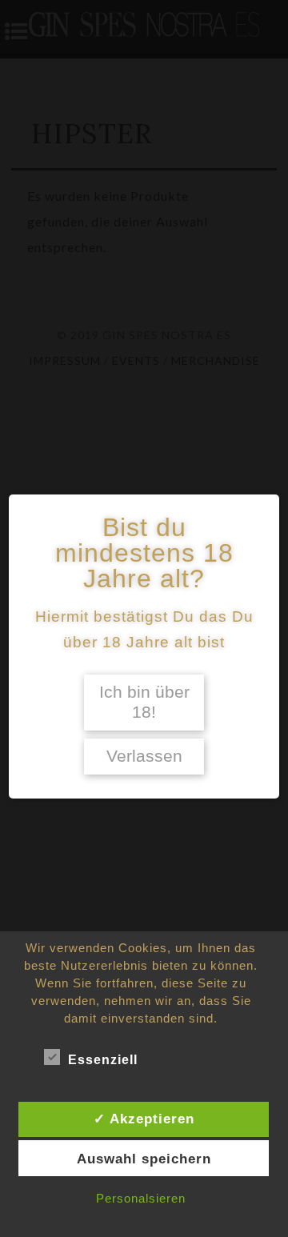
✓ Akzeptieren (144, 1118)
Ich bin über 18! (144, 702)
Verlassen (144, 756)
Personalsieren (141, 1198)
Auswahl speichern (144, 1158)
